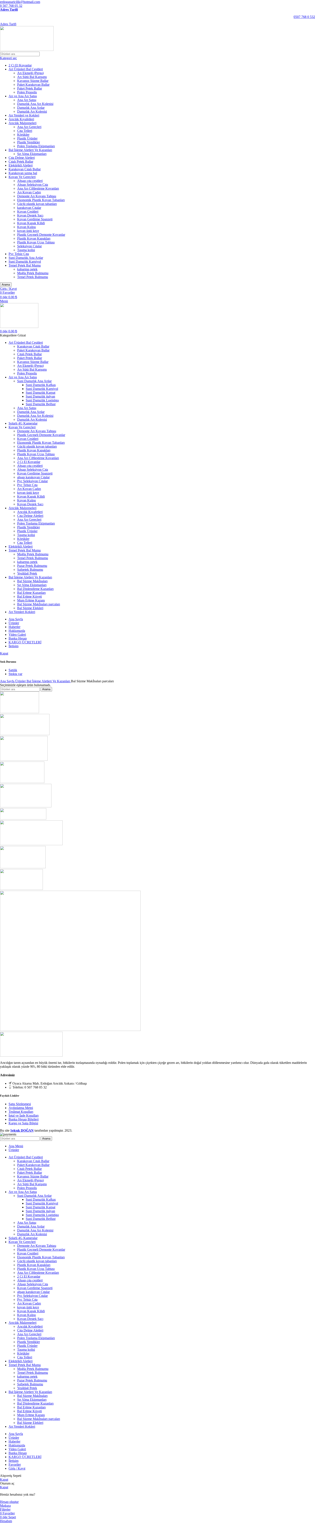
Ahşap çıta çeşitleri (30, 181)
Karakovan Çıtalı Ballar (25, 169)
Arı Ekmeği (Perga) (30, 73)
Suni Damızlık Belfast (41, 404)
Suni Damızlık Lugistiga (42, 400)
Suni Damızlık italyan (40, 396)
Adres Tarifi (9, 9)
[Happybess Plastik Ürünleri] (25, 806)
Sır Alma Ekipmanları (31, 154)
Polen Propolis (27, 92)
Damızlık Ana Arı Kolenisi (35, 104)
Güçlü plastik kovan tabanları (37, 204)
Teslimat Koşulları (21, 1111)
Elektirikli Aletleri (21, 165)
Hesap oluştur (9, 1502)
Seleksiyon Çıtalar (29, 246)
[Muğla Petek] (24, 759)
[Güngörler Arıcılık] (23, 818)
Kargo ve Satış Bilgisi (23, 1123)
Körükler (23, 134)
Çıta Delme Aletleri (22, 157)
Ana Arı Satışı (26, 100)
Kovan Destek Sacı (30, 215)
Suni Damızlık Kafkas (41, 385)
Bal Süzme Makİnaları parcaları (38, 604)
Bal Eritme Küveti (29, 596)
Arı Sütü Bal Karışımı (32, 77)
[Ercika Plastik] (21, 889)
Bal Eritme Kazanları (31, 592)
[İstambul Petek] (22, 782)
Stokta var (15, 674)
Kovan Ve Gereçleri (22, 177)
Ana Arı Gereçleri (29, 127)
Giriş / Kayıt (17, 1468)
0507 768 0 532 (304, 17)
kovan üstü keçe (28, 231)
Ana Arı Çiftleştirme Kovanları (38, 188)
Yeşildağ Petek (27, 573)
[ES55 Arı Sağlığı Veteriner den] (70, 1030)
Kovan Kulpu (26, 227)
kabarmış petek (27, 269)
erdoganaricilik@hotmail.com (20, 2)
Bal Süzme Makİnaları (32, 581)
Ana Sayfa (7, 681)
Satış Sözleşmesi (20, 1104)
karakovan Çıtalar (29, 207)
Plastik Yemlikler (28, 142)
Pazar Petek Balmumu (32, 566)
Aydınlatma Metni (21, 1108)
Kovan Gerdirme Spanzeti (34, 219)
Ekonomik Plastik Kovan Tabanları (41, 200)
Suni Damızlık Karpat (40, 392)
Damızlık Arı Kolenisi (32, 111)
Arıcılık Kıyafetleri (21, 119)
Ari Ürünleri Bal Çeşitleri (26, 69)
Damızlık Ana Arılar (31, 107)
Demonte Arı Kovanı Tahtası (36, 196)
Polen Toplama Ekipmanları (36, 146)
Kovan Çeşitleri (27, 211)
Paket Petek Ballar (29, 88)
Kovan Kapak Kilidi (31, 223)
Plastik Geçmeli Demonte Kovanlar (41, 234)
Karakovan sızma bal (23, 173)
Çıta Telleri (24, 131)
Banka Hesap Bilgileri (24, 1119)
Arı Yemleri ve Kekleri (24, 115)
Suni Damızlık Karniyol (25, 261)
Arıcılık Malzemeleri (22, 123)
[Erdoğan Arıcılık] (31, 844)
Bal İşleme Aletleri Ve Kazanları (30, 150)
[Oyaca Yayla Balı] (25, 734)
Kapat (4, 653)
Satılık (13, 670)
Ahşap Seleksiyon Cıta (32, 184)
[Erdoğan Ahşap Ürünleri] (23, 867)
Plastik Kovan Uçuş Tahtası (36, 242)
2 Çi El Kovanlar (20, 65)
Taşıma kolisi (26, 250)
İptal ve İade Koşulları (24, 1115)
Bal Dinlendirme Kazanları (35, 589)
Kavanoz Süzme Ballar (32, 81)
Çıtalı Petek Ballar (21, 161)
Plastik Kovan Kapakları (33, 238)
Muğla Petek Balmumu (32, 273)
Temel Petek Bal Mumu (25, 265)
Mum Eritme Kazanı (31, 600)
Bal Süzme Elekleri (30, 608)
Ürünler (21, 681)
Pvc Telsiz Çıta (19, 254)
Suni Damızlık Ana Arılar (26, 257)
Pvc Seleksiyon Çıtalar (32, 481)
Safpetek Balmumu (30, 569)
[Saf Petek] (19, 712)
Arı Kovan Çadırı (29, 192)
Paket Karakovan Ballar (33, 84)
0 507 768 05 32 (11, 5)
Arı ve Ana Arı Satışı (23, 96)
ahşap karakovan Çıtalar (33, 477)
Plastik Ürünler (27, 138)
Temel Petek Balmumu (32, 277)
